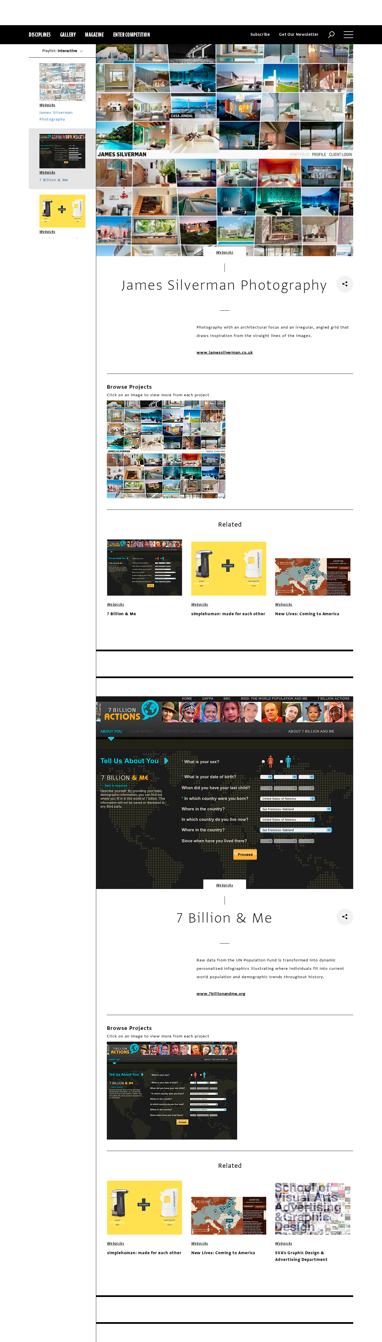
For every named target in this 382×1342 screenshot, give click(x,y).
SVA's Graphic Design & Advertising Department (301, 1256)
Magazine (94, 34)
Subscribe (260, 34)
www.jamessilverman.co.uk (225, 352)
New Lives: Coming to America (307, 614)
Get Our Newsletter (299, 34)
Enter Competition (131, 34)
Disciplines (40, 34)
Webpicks (224, 252)
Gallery (68, 34)
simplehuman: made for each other (228, 614)
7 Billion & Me (121, 614)
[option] (166, 449)
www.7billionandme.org (221, 993)
